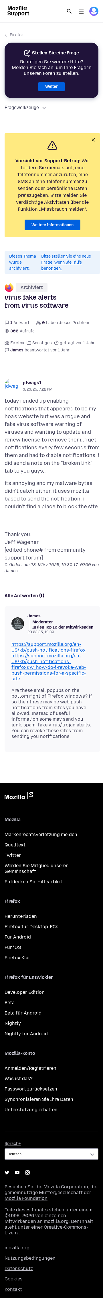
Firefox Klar (17, 957)
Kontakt (13, 1289)
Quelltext (15, 845)
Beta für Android (23, 1013)
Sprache (13, 1143)
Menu (81, 11)
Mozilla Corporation (65, 1186)
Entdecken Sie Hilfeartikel (34, 881)
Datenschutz (19, 1268)
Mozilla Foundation (26, 1198)
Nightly (13, 1023)
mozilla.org (17, 1248)
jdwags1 (32, 382)
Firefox (17, 35)
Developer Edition (25, 992)
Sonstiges (42, 342)
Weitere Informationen (52, 224)
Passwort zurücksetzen (31, 1089)
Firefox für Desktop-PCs (31, 926)
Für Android (18, 937)
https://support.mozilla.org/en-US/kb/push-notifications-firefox (48, 647)
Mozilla (19, 797)
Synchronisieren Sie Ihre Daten (39, 1099)
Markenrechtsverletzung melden (41, 834)
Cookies (14, 1279)
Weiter (51, 86)
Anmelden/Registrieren (30, 1068)
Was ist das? (19, 1078)
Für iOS (13, 947)
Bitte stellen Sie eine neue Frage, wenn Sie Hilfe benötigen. (66, 262)
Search (69, 11)
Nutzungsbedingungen (30, 1258)
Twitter (13, 855)
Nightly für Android (26, 1033)
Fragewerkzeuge (22, 107)
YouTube (17, 1172)
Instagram (27, 1172)
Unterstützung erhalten (31, 1109)
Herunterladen (21, 916)
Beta (10, 1002)
